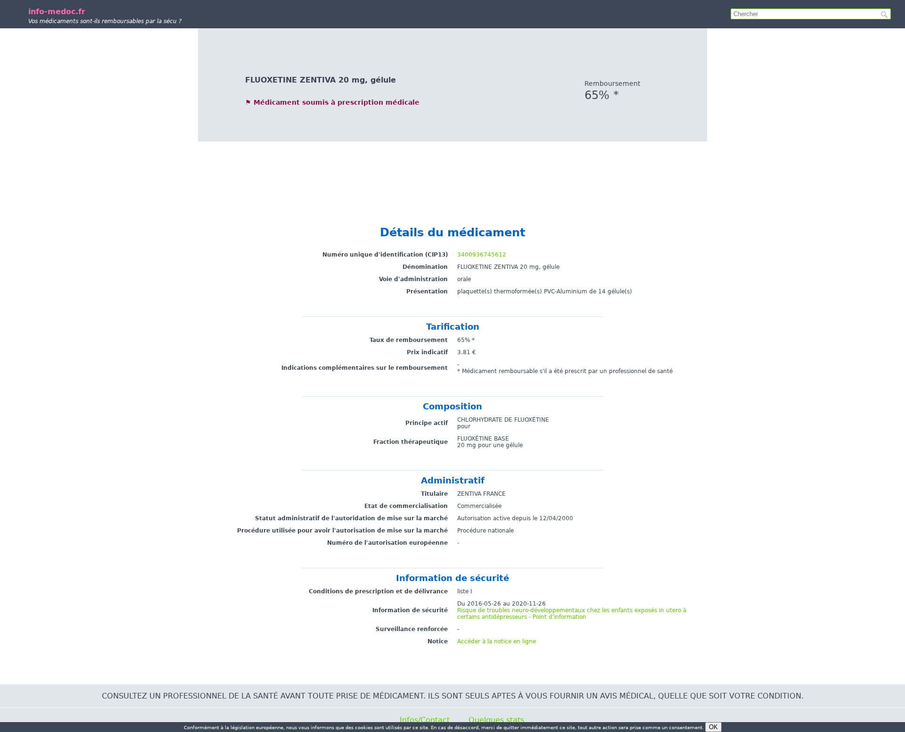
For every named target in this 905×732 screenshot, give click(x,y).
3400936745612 (481, 254)
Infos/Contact (425, 719)
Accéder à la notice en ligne (496, 641)
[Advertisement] (452, 174)
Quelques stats (496, 719)
